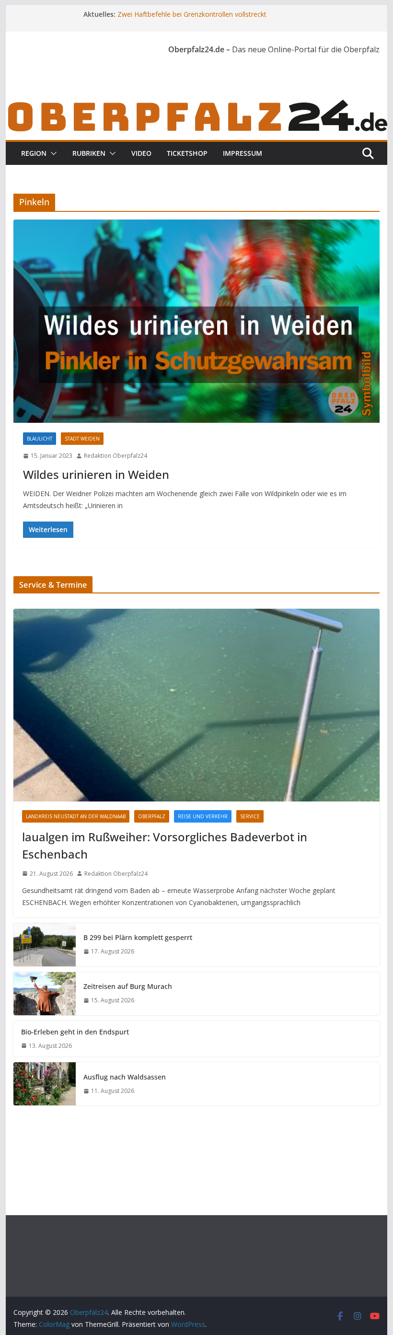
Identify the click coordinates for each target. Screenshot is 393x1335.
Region (33, 153)
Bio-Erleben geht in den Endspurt (75, 1031)
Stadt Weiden (82, 438)
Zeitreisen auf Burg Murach (127, 986)
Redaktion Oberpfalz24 (115, 456)
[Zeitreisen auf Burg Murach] (44, 993)
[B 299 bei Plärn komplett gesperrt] (44, 944)
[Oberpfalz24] (196, 104)
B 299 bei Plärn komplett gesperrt (137, 937)
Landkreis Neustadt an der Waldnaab (76, 816)
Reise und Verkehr (203, 816)
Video (141, 153)
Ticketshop (187, 153)
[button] (51, 153)
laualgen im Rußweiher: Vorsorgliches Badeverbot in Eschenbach (164, 845)
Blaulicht (39, 438)
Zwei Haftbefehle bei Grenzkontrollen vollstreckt (191, 14)
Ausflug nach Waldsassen (124, 1076)
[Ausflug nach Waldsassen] (44, 1083)
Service (250, 816)
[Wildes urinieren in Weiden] (196, 321)
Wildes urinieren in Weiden (96, 474)
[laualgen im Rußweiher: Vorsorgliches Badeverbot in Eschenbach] (196, 705)
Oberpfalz (151, 816)
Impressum (242, 153)
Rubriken (88, 153)
